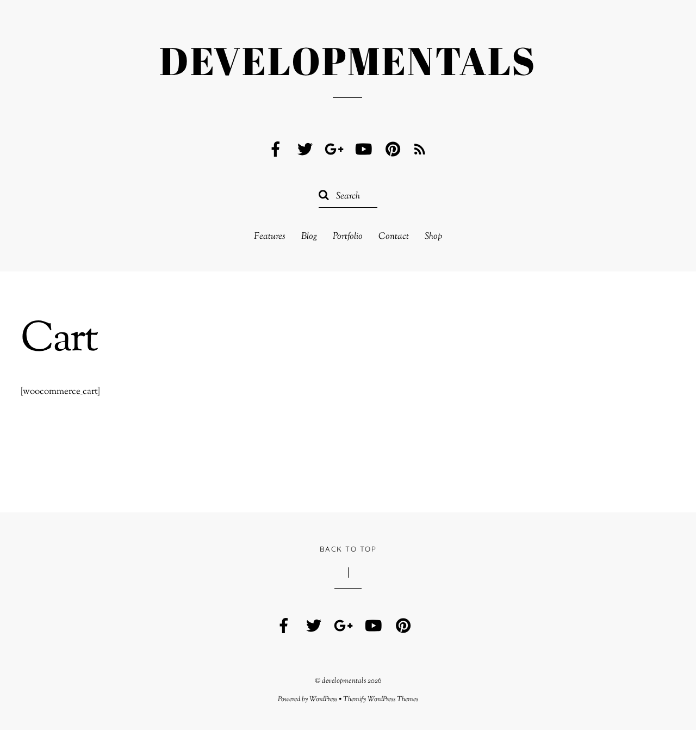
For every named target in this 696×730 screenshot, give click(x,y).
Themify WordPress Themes (380, 699)
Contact (393, 237)
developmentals (344, 681)
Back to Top (348, 549)
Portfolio (348, 237)
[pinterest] (393, 149)
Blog (309, 237)
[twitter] (305, 149)
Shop (433, 237)
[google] (334, 149)
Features (269, 237)
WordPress (323, 699)
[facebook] (276, 149)
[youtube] (364, 149)
